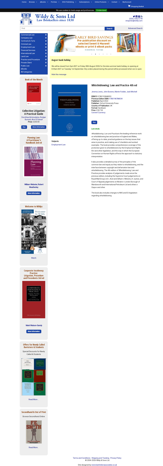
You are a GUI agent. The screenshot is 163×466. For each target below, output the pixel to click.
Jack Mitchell (132, 92)
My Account (127, 2)
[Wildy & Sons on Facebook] (137, 16)
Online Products (100, 2)
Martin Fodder (120, 92)
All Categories (26, 72)
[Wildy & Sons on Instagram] (139, 16)
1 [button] (91, 54)
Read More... (34, 447)
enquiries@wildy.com (134, 21)
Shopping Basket (137, 6)
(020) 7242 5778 (135, 19)
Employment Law (59, 145)
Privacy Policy (115, 458)
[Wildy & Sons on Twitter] (134, 16)
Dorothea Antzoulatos (30, 117)
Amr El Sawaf (37, 120)
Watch (33, 258)
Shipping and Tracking (100, 458)
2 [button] (95, 54)
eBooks (43, 2)
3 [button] (99, 54)
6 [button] (111, 54)
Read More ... (34, 399)
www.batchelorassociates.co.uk (104, 465)
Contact (114, 2)
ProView (54, 2)
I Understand (101, 10)
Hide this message (59, 74)
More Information (39, 127)
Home (24, 2)
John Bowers (108, 92)
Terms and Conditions (81, 458)
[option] (97, 42)
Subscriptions (84, 2)
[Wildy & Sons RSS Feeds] (141, 16)
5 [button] (107, 54)
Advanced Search (135, 28)
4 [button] (103, 54)
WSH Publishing (68, 2)
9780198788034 (116, 99)
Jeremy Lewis (97, 92)
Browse (32, 2)
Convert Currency (98, 113)
